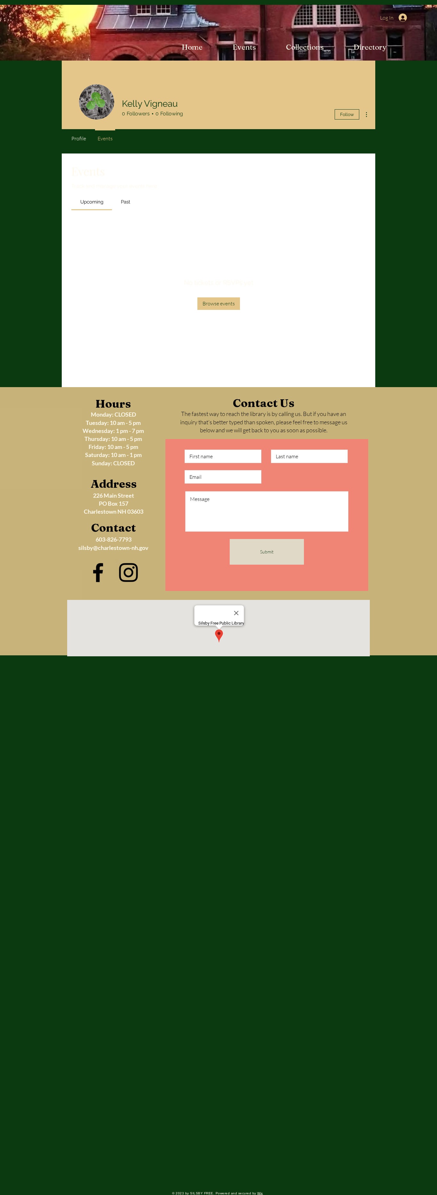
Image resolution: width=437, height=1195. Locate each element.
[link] (91, 202)
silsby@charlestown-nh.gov (113, 547)
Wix (260, 1193)
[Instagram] (128, 572)
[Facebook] (98, 572)
